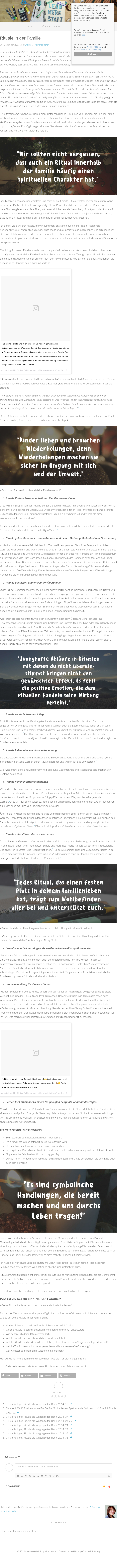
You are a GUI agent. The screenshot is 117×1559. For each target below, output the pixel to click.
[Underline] (26, 1475)
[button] (10, 1375)
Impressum (51, 1551)
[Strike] (30, 1475)
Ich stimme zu (92, 54)
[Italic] (22, 1475)
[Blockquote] (42, 1475)
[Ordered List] (34, 1475)
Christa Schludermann (27, 370)
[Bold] (18, 1475)
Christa (28, 45)
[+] (57, 1475)
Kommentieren (41, 45)
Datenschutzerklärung (70, 1551)
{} (54, 1475)
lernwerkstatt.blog (36, 1551)
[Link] (50, 1475)
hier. (83, 35)
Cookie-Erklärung (91, 1551)
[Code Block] (46, 1475)
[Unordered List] (38, 1475)
